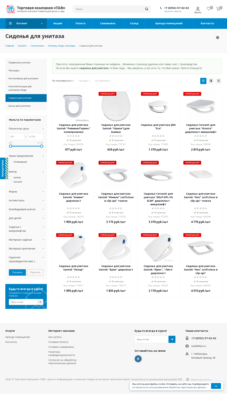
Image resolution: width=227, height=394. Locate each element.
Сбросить (35, 272)
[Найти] (146, 9)
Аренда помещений (17, 337)
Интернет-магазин (61, 330)
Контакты (11, 342)
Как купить (55, 337)
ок (216, 385)
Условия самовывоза (61, 347)
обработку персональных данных (187, 387)
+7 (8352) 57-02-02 (176, 8)
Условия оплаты (58, 342)
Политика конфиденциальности (61, 353)
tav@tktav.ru (198, 346)
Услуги (10, 330)
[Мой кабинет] (198, 9)
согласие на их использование (149, 387)
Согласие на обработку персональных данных (62, 361)
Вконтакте (138, 358)
